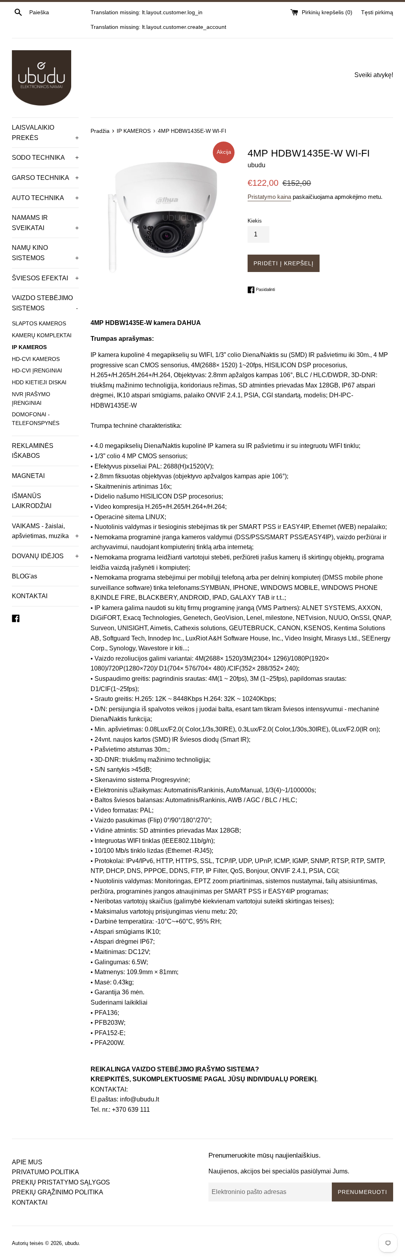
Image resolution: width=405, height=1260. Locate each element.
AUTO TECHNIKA (45, 198)
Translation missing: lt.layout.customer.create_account (158, 27)
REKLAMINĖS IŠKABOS (32, 450)
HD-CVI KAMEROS (36, 359)
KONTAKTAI (29, 596)
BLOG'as (24, 576)
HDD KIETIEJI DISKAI (39, 382)
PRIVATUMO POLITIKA (45, 1172)
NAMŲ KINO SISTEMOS (45, 252)
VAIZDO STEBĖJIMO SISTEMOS (45, 303)
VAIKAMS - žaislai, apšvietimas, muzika (45, 531)
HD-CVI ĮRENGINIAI (37, 371)
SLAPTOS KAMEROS (39, 324)
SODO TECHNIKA (45, 157)
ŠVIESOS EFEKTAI (45, 278)
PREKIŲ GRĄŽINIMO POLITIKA (57, 1192)
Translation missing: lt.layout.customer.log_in (146, 12)
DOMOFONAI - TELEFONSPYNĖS (35, 419)
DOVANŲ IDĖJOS (45, 556)
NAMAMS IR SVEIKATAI (45, 222)
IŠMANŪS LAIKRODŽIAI (31, 501)
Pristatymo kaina (269, 196)
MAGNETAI (28, 475)
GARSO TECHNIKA (45, 177)
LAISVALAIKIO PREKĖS (45, 132)
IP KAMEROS (29, 347)
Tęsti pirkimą (377, 12)
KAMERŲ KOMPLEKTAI (42, 335)
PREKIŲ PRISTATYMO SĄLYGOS (61, 1182)
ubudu (72, 1243)
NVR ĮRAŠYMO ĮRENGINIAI (31, 398)
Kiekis (255, 221)
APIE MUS (27, 1162)
